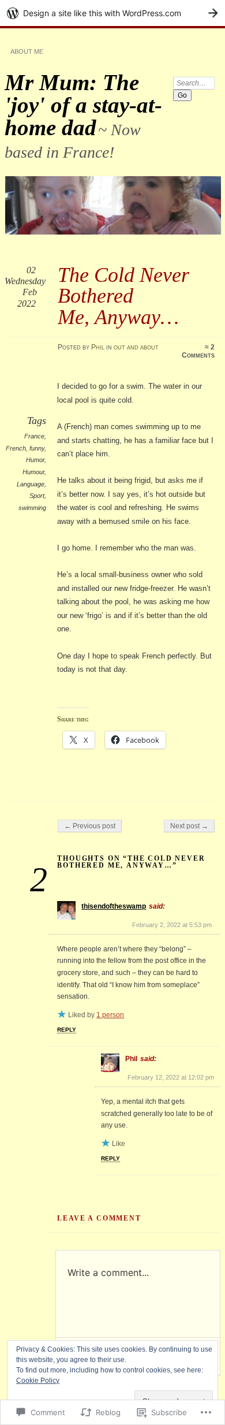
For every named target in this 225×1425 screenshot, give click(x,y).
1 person (110, 1015)
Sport (36, 495)
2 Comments (198, 351)
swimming (32, 507)
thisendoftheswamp (113, 906)
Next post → (189, 826)
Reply (66, 1029)
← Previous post (89, 826)
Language (30, 484)
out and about (136, 347)
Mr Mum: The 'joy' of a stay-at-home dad (83, 105)
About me (26, 51)
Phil (97, 347)
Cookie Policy (37, 1380)
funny (36, 448)
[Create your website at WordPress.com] (112, 13)
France (34, 436)
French (16, 448)
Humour (33, 471)
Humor (35, 459)
